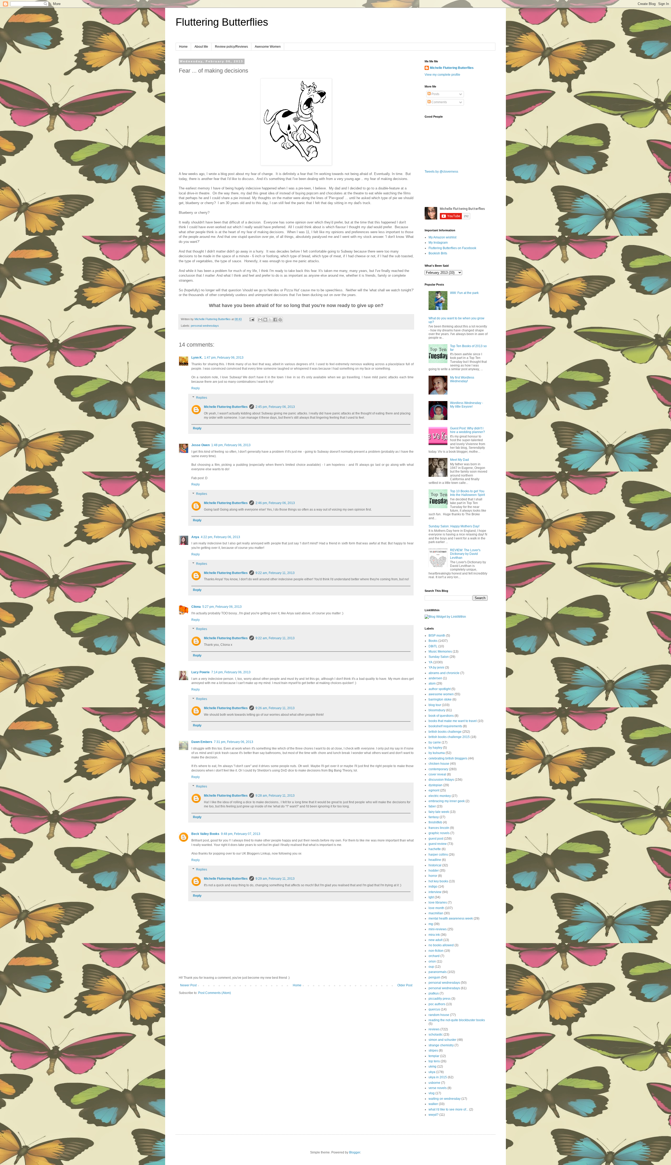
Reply (195, 388)
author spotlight (440, 689)
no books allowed (441, 945)
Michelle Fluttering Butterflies (226, 407)
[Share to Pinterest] (280, 319)
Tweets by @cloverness (441, 171)
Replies (201, 398)
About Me (201, 46)
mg (431, 924)
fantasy (434, 817)
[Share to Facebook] (275, 319)
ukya (432, 1072)
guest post (436, 838)
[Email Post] (251, 319)
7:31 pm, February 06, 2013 (233, 742)
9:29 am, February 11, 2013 (275, 878)
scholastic (436, 1034)
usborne (434, 1083)
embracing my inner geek (447, 801)
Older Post (404, 985)
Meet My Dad (459, 460)
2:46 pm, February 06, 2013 (275, 503)
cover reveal (437, 774)
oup (431, 967)
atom (432, 683)
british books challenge (445, 732)
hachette (435, 849)
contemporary (438, 769)
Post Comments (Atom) (214, 993)
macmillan (436, 913)
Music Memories (440, 651)
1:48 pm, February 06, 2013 (231, 445)
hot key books (438, 881)
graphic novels (439, 833)
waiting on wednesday (445, 1099)
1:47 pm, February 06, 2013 (223, 357)
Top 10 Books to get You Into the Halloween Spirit (467, 493)
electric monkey (440, 796)
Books (433, 641)
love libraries (438, 902)
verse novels (438, 1088)
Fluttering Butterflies (222, 22)
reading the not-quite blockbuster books (457, 1020)
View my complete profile (442, 74)
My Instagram (438, 242)
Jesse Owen (200, 445)
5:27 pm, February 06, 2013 (222, 607)
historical (435, 865)
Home (183, 46)
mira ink (434, 935)
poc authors (437, 1004)
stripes (433, 1050)
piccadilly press (440, 998)
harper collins (438, 854)
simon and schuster (442, 1040)
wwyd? (434, 1115)
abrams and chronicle (444, 673)
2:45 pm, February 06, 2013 (275, 407)
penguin (434, 977)
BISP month (437, 635)
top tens (434, 1061)
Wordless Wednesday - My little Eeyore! (466, 404)
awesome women (441, 694)
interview (435, 892)
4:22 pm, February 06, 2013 (220, 537)
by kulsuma (437, 753)
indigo (433, 886)
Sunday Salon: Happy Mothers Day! (454, 526)
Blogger (354, 1152)
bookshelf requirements (445, 726)
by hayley (435, 748)
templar (434, 1056)
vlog (432, 1093)
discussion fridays (441, 779)
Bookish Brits (438, 253)
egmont (434, 790)
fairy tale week (439, 812)
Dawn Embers (201, 742)
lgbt (431, 897)
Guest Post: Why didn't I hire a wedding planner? (467, 430)
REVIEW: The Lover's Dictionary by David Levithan (465, 554)
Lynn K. (197, 357)
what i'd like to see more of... (448, 1109)
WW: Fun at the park (464, 293)
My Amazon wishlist (442, 237)
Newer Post (188, 985)
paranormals (438, 972)
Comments (439, 102)
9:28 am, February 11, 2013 (275, 795)
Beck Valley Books (205, 834)
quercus (434, 1009)
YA (430, 662)
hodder (434, 870)
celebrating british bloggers (448, 758)
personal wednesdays (205, 325)
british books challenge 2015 (449, 737)
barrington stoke (440, 699)
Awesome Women (268, 46)
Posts (435, 94)
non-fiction (436, 951)
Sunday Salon (439, 657)
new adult (435, 940)
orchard (434, 956)
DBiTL (433, 646)
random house (439, 1015)
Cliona (196, 607)
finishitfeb (435, 822)
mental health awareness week (451, 918)
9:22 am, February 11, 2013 (275, 573)
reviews (434, 1029)
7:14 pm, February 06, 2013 (231, 672)
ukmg (432, 1066)
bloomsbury (437, 710)
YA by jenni (436, 667)
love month (436, 908)
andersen (435, 678)
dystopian (435, 785)
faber (432, 806)
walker (433, 1104)
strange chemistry (441, 1045)
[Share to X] (270, 319)
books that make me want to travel (453, 721)
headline (435, 860)
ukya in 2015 (438, 1077)
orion (432, 961)
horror (433, 876)
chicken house (439, 763)
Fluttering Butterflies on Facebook (452, 248)
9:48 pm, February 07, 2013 (240, 834)
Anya (195, 537)
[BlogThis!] (265, 319)
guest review (438, 844)
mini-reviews (438, 929)
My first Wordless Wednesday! (462, 379)
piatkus (434, 993)
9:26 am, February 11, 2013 (275, 708)
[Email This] (260, 319)
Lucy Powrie (200, 672)
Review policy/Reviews (231, 46)
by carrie (435, 742)
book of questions (441, 716)
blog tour (435, 705)
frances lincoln (439, 828)
